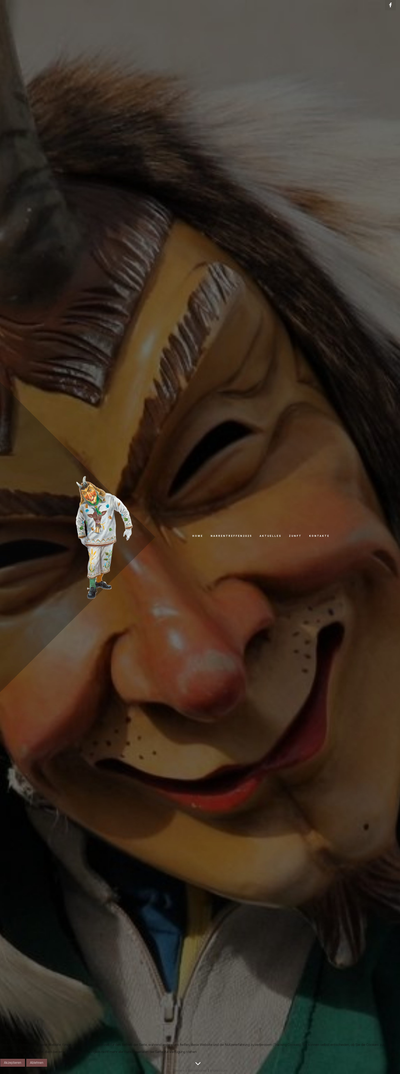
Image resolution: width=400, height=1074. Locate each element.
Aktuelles (270, 536)
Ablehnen (36, 1063)
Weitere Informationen (190, 1070)
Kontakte (319, 536)
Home (197, 536)
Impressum (218, 1070)
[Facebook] (390, 5)
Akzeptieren (12, 1063)
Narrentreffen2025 (231, 536)
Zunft (295, 536)
